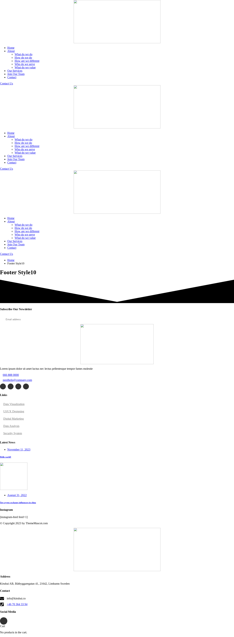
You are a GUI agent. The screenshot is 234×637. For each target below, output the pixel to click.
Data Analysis (11, 426)
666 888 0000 (11, 374)
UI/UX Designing (13, 411)
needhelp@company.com (17, 380)
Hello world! (5, 457)
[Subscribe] (220, 319)
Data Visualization (13, 404)
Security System (12, 433)
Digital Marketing (13, 418)
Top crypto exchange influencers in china (18, 502)
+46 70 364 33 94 (17, 604)
